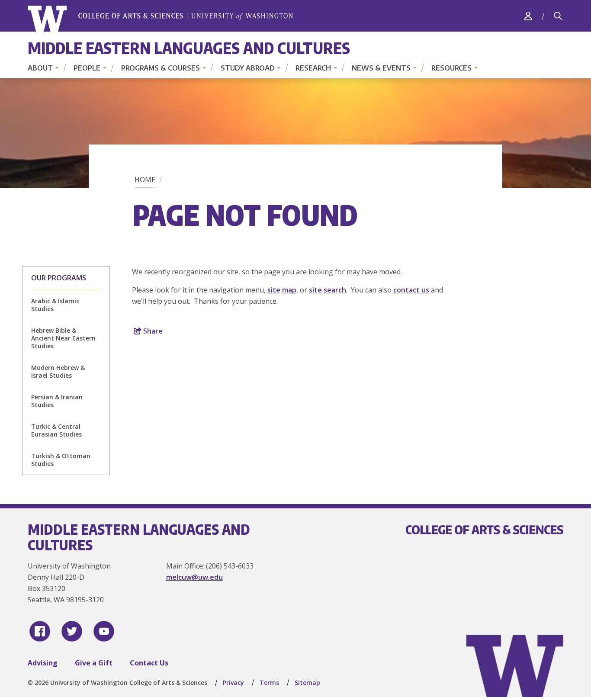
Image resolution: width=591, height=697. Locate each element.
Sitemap (307, 682)
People (87, 68)
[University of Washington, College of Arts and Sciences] (160, 19)
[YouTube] (104, 631)
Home (145, 179)
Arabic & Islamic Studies (55, 305)
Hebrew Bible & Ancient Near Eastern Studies (63, 338)
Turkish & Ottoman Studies (60, 460)
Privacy (233, 682)
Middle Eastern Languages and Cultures (189, 48)
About (40, 68)
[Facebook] (40, 631)
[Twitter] (72, 631)
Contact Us (149, 663)
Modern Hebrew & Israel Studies (58, 371)
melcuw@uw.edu (194, 577)
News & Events (381, 68)
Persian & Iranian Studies (57, 401)
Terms (269, 682)
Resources (451, 68)
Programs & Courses (160, 68)
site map (281, 290)
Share (152, 331)
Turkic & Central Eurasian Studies (56, 430)
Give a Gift (93, 663)
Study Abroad (248, 68)
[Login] (528, 16)
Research (313, 68)
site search (327, 290)
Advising (43, 663)
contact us (411, 290)
